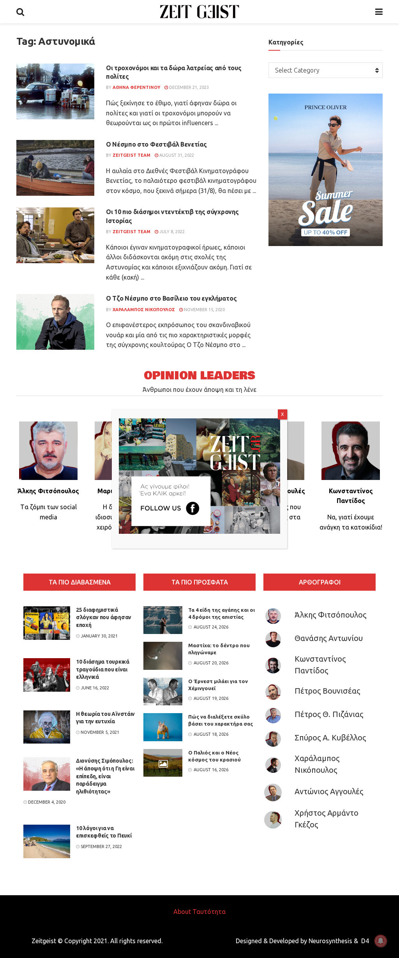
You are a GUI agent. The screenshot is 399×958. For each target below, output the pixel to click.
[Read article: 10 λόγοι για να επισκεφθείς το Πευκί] (46, 841)
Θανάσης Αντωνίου (329, 638)
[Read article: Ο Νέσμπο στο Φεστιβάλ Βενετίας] (55, 168)
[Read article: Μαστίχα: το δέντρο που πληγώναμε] (162, 656)
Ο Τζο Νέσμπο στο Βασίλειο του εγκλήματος (171, 298)
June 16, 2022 (94, 687)
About (182, 911)
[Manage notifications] (380, 941)
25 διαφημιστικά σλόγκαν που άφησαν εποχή (103, 617)
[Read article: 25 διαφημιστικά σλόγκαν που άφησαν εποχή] (46, 623)
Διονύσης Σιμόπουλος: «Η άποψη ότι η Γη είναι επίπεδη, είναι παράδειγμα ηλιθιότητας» (105, 776)
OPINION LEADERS (199, 375)
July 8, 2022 (171, 231)
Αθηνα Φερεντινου (136, 87)
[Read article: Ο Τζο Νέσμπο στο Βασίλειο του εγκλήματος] (55, 322)
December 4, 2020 (46, 802)
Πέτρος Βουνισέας (327, 690)
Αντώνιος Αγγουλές (329, 791)
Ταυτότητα (209, 911)
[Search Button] (20, 11)
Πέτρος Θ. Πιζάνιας (329, 714)
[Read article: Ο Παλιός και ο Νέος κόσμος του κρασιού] (162, 763)
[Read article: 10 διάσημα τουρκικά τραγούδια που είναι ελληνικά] (46, 675)
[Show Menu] (379, 11)
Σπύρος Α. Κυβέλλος (330, 737)
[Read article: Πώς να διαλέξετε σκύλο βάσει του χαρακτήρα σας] (162, 727)
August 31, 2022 (176, 155)
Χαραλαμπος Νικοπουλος (144, 309)
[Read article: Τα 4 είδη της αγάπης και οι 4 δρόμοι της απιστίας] (162, 620)
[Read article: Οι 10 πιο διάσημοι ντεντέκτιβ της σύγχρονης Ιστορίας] (55, 235)
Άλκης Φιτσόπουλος (330, 614)
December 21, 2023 (188, 87)
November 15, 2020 (204, 309)
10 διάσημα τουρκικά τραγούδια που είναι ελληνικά (102, 669)
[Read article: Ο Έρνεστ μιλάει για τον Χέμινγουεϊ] (162, 692)
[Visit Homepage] (199, 11)
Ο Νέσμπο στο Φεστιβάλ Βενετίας (156, 144)
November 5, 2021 (99, 732)
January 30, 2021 (98, 636)
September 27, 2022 (100, 846)
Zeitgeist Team (131, 155)
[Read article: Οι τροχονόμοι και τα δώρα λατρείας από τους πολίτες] (55, 91)
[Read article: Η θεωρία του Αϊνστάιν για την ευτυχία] (46, 727)
